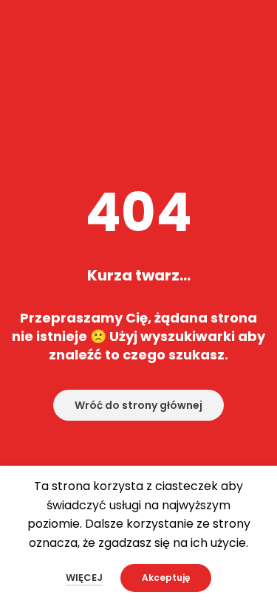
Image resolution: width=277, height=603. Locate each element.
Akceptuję (166, 577)
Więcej (84, 578)
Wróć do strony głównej (138, 405)
